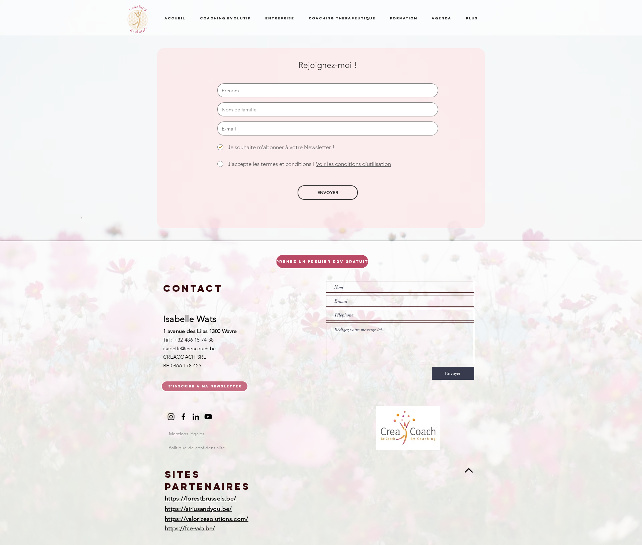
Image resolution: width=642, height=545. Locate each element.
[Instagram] (171, 416)
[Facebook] (183, 416)
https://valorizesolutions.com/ (206, 519)
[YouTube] (208, 416)
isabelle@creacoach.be (189, 348)
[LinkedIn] (195, 416)
